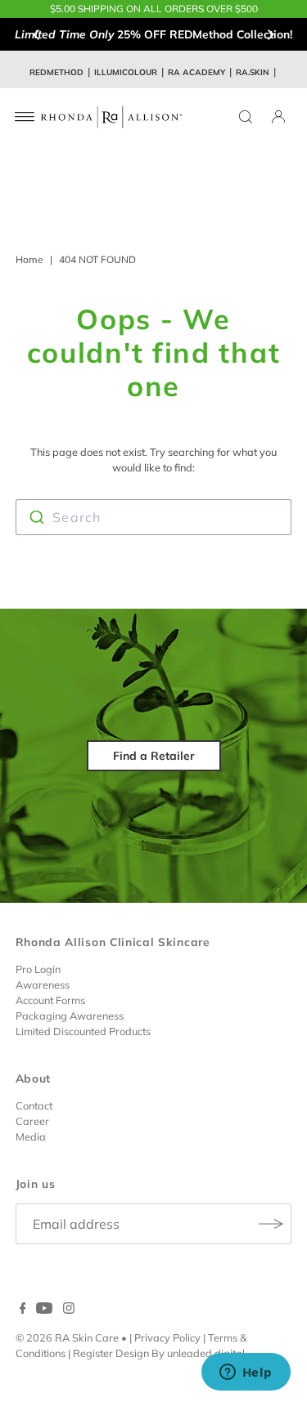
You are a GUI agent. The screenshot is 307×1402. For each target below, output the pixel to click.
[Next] (270, 34)
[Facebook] (23, 1309)
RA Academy (196, 72)
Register (93, 1353)
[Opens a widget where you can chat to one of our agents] (246, 1373)
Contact (34, 1105)
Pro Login (38, 969)
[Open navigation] (25, 116)
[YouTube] (44, 1309)
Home (29, 259)
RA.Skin (252, 72)
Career (32, 1120)
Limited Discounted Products (83, 1031)
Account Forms (50, 1000)
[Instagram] (68, 1309)
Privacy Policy (167, 1337)
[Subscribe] (271, 1223)
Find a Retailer (154, 755)
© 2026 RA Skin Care (67, 1337)
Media (31, 1136)
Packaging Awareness (70, 1015)
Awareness (43, 984)
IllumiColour (125, 72)
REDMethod (56, 72)
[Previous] (36, 34)
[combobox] (154, 517)
